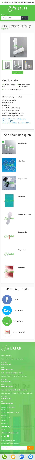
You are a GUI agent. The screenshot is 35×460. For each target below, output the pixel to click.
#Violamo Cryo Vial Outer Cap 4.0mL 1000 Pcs (16, 123)
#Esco (10, 119)
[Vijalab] (11, 350)
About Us (4, 415)
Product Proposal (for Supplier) (10, 412)
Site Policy (4, 410)
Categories (4, 423)
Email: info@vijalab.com (26, 2)
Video (3, 429)
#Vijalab (10, 121)
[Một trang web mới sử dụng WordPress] (17, 11)
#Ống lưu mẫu (21, 119)
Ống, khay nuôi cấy (24, 27)
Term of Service (6, 418)
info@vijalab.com (7, 369)
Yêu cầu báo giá (17, 73)
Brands (3, 420)
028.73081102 (6, 364)
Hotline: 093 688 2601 (10, 2)
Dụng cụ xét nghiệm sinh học (18, 25)
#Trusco (4, 121)
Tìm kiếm (24, 18)
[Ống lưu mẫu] (17, 46)
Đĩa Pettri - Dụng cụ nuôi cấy (16, 26)
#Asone (4, 119)
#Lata (14, 119)
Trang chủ (4, 25)
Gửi (30, 448)
